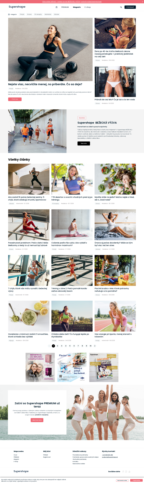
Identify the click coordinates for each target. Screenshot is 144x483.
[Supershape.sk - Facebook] (123, 472)
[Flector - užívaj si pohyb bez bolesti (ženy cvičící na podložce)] (72, 367)
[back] (49, 346)
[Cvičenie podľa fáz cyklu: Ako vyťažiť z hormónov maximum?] (72, 224)
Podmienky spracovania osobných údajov (86, 457)
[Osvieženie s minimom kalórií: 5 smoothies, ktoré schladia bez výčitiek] (28, 316)
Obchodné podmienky (79, 459)
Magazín (77, 7)
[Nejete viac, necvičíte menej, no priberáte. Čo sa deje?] (50, 49)
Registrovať (46, 457)
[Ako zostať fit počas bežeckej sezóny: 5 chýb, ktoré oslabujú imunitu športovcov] (28, 179)
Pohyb (22, 14)
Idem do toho (37, 420)
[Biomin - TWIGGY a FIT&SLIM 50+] (40, 367)
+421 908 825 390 (107, 455)
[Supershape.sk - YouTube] (129, 472)
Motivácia (48, 14)
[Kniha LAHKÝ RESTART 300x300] (103, 367)
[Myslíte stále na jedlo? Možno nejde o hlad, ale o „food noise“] (115, 179)
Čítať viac (15, 99)
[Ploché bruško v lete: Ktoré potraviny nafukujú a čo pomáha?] (115, 270)
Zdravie (56, 14)
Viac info (84, 143)
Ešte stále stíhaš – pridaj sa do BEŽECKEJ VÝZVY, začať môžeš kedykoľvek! (72, 1)
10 (90, 346)
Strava (29, 14)
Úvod (15, 455)
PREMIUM (65, 7)
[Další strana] (94, 346)
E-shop (88, 7)
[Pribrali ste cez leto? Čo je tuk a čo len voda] (115, 81)
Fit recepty (38, 14)
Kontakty (75, 461)
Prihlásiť (130, 7)
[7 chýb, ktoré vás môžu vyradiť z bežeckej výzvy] (28, 270)
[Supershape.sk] (17, 7)
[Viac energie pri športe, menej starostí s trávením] (115, 316)
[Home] (56, 7)
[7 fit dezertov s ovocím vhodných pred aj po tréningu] (72, 179)
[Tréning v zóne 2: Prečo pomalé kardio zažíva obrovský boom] (72, 270)
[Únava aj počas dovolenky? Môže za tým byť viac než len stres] (115, 224)
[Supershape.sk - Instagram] (126, 472)
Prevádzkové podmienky (80, 455)
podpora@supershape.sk (110, 457)
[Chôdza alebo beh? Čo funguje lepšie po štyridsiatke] (72, 316)
